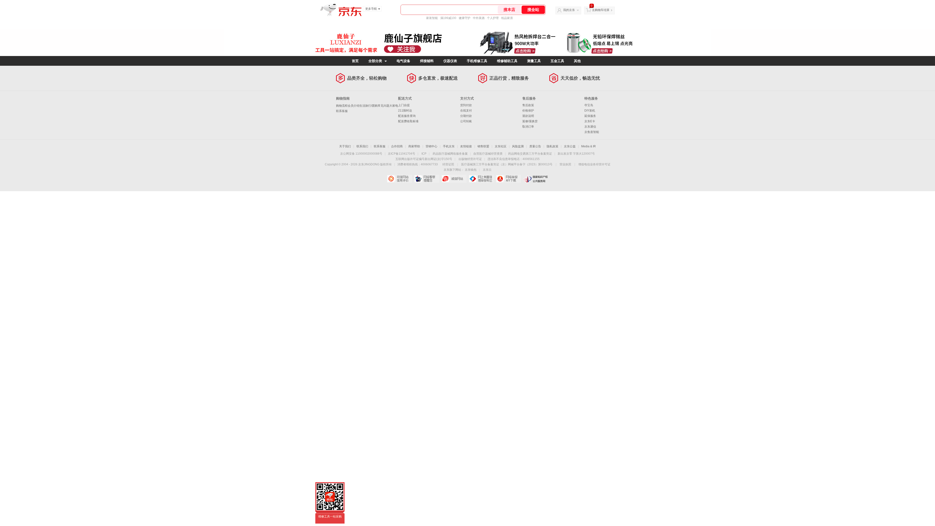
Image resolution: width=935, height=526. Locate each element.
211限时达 (405, 110)
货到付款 (466, 105)
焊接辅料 (427, 61)
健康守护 (464, 18)
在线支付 (466, 110)
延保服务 (590, 116)
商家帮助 (414, 146)
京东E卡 (589, 121)
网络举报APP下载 (508, 179)
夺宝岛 (588, 105)
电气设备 (403, 61)
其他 (577, 61)
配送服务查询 (407, 116)
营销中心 (431, 146)
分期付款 (466, 116)
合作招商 (397, 146)
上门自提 (404, 105)
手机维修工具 (477, 61)
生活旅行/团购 (368, 105)
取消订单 (528, 126)
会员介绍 (353, 105)
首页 (355, 61)
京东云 (487, 169)
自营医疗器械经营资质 (488, 153)
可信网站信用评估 (399, 179)
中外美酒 (479, 18)
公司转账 (466, 121)
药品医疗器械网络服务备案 (450, 153)
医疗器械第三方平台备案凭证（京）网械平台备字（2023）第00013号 (506, 164)
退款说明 (528, 116)
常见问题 (383, 105)
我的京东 (569, 10)
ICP (423, 153)
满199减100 (448, 18)
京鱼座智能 (591, 132)
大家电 (393, 105)
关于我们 (345, 146)
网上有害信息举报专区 (481, 179)
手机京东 (449, 146)
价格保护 (528, 110)
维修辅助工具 (507, 61)
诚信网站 (454, 179)
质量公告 (535, 146)
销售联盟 (483, 146)
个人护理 (493, 18)
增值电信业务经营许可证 (594, 164)
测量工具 (534, 61)
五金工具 (557, 61)
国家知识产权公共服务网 (535, 179)
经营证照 (448, 164)
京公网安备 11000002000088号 (361, 153)
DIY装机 (589, 110)
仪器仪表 (450, 61)
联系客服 (342, 111)
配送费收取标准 (408, 121)
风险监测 (518, 146)
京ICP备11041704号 (401, 153)
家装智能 (432, 18)
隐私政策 (552, 146)
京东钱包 (471, 169)
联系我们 (362, 146)
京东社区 (500, 146)
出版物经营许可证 (470, 159)
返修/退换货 (530, 121)
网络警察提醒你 (426, 179)
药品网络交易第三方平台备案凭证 (530, 153)
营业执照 (565, 164)
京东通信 (590, 126)
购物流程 (342, 105)
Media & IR (588, 146)
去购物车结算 (600, 10)
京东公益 (570, 146)
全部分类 (375, 61)
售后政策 (528, 105)
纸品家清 (507, 18)
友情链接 (466, 146)
